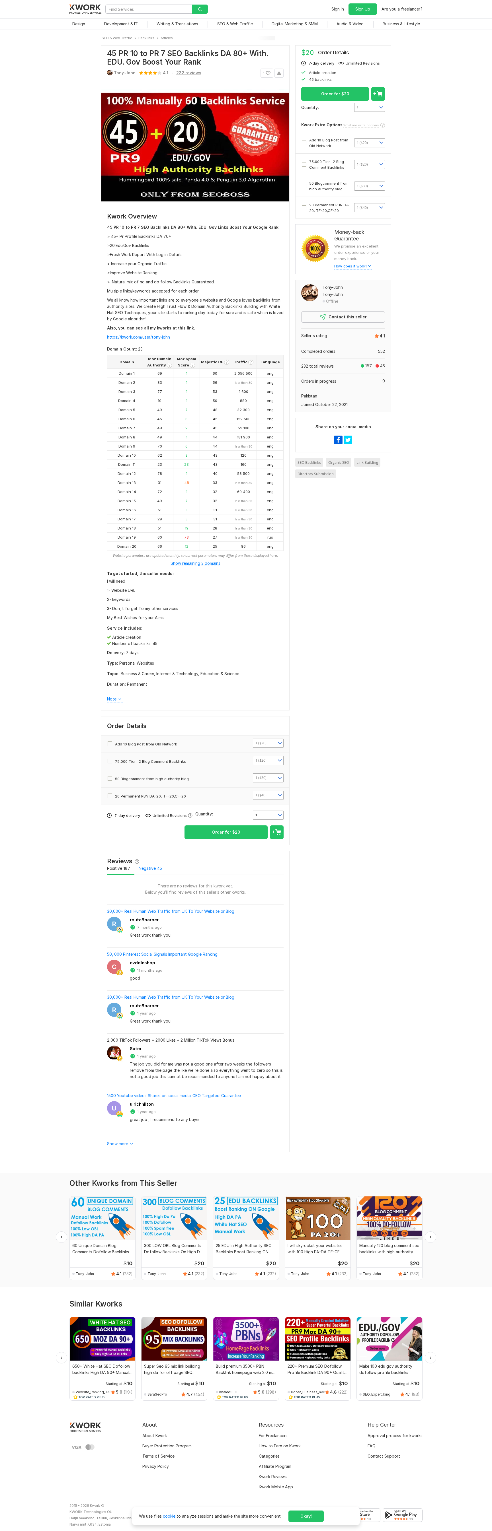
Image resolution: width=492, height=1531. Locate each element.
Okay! (306, 1516)
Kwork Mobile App (276, 1486)
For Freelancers (273, 1435)
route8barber (144, 919)
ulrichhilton (142, 1104)
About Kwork (154, 1435)
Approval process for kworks (395, 1435)
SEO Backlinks (309, 462)
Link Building (367, 462)
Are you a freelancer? (402, 9)
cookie (169, 1516)
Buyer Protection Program (167, 1445)
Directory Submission (316, 473)
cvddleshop (142, 962)
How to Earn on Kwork (280, 1445)
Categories (269, 1456)
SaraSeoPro (157, 1394)
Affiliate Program (275, 1466)
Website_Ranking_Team (94, 1392)
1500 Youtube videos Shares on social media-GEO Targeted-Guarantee (174, 1095)
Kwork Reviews (273, 1476)
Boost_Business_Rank (309, 1392)
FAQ (372, 1445)
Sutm (135, 1048)
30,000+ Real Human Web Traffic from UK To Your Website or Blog (170, 911)
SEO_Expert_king (376, 1394)
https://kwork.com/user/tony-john (138, 337)
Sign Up (362, 9)
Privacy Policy (155, 1466)
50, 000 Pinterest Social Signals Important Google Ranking (162, 954)
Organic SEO (338, 462)
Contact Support (384, 1456)
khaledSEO (228, 1392)
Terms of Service (158, 1456)
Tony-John (333, 287)
